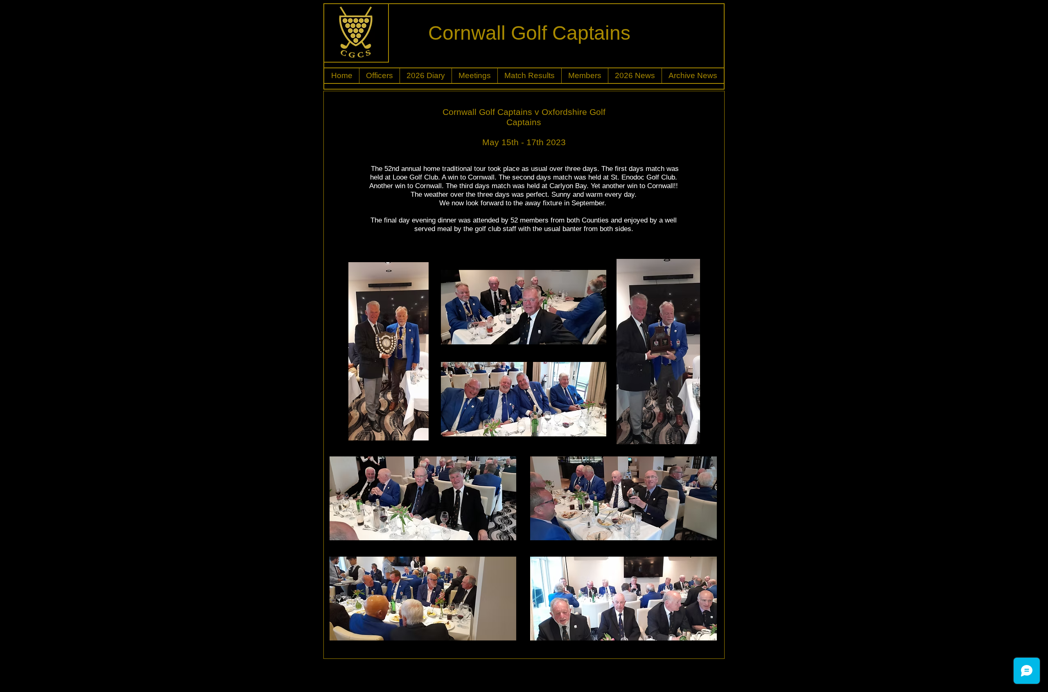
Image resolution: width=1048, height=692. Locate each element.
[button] (379, 75)
